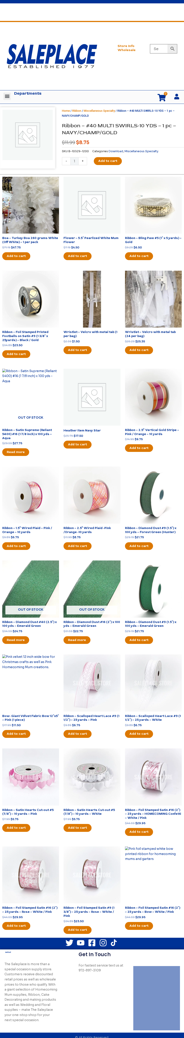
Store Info (126, 46)
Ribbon (76, 110)
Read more (16, 452)
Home (66, 110)
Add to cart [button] (16, 256)
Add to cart (107, 161)
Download (116, 151)
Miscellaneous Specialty (99, 110)
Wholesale (127, 50)
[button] (7, 96)
